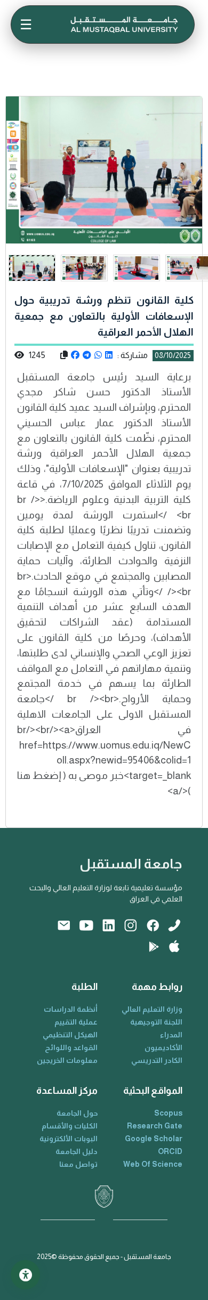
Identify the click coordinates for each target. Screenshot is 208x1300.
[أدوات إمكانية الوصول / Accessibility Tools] (25, 1274)
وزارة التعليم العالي (152, 1009)
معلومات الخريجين (67, 1060)
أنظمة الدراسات (71, 1009)
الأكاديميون (163, 1047)
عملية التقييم (76, 1022)
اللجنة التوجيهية (156, 1022)
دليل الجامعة (76, 1151)
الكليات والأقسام (70, 1126)
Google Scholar (153, 1138)
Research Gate (154, 1126)
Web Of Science (152, 1164)
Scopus (168, 1113)
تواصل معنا (78, 1164)
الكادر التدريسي (156, 1060)
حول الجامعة (77, 1113)
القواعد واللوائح (71, 1047)
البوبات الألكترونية (68, 1138)
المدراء (171, 1034)
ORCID (170, 1151)
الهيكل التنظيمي (70, 1034)
